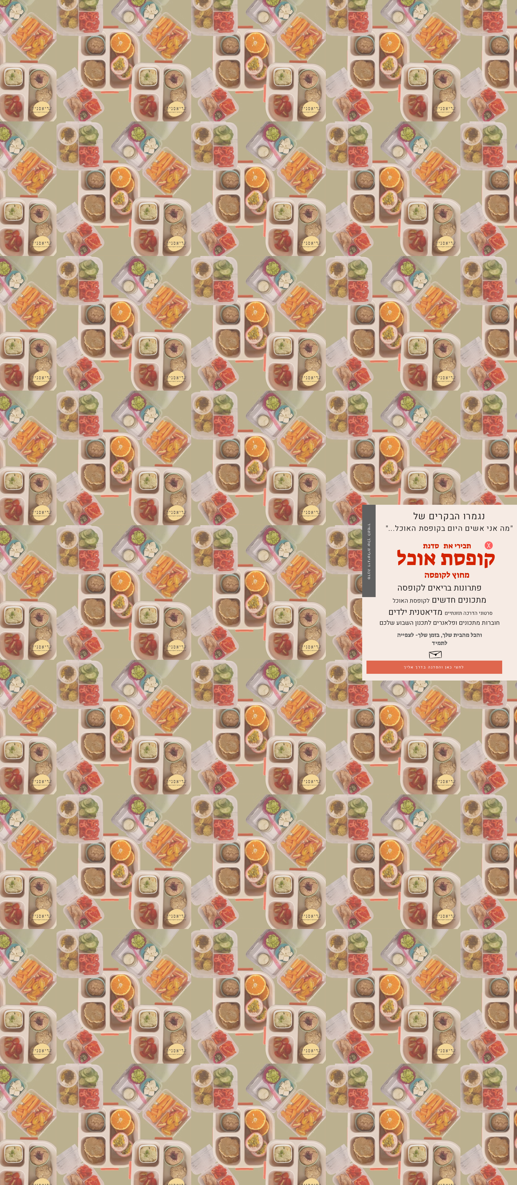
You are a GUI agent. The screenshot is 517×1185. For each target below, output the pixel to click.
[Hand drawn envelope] (435, 653)
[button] (489, 545)
